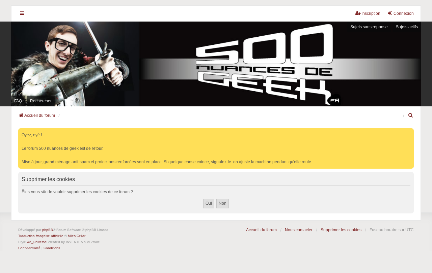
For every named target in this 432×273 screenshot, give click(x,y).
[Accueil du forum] (216, 63)
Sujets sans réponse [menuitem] (369, 27)
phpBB (47, 230)
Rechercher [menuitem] (41, 101)
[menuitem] (411, 115)
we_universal (37, 242)
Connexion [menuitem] (404, 13)
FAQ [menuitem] (18, 101)
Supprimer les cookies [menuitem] (341, 230)
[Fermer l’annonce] (409, 132)
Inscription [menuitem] (370, 13)
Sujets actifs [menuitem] (407, 27)
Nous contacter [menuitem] (299, 230)
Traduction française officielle (40, 236)
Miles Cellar (76, 236)
